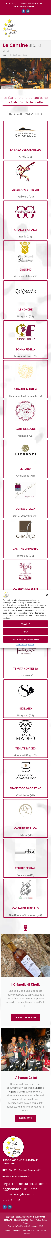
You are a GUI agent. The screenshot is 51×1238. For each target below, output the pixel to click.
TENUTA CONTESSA (25, 668)
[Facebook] (23, 11)
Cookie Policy (21, 644)
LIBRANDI (25, 468)
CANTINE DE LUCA (25, 828)
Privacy (31, 644)
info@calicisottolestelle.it (24, 6)
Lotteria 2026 (28, 1230)
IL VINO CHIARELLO (25, 1017)
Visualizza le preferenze (25, 639)
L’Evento (16, 1230)
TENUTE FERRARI (25, 868)
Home (7, 1230)
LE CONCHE (25, 309)
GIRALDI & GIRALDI (25, 229)
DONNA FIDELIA (25, 349)
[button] (46, 595)
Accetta (25, 623)
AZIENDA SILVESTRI (25, 588)
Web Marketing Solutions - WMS (29, 1226)
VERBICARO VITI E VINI (26, 189)
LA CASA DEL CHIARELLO (25, 149)
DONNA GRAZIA (25, 508)
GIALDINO (25, 269)
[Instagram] (28, 11)
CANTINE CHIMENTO (25, 548)
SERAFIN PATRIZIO (25, 389)
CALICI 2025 (25, 1118)
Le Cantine (41, 1230)
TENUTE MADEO (25, 748)
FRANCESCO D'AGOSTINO (25, 788)
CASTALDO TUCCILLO (25, 908)
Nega (25, 631)
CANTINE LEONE (25, 429)
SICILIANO (25, 708)
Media (27, 1233)
